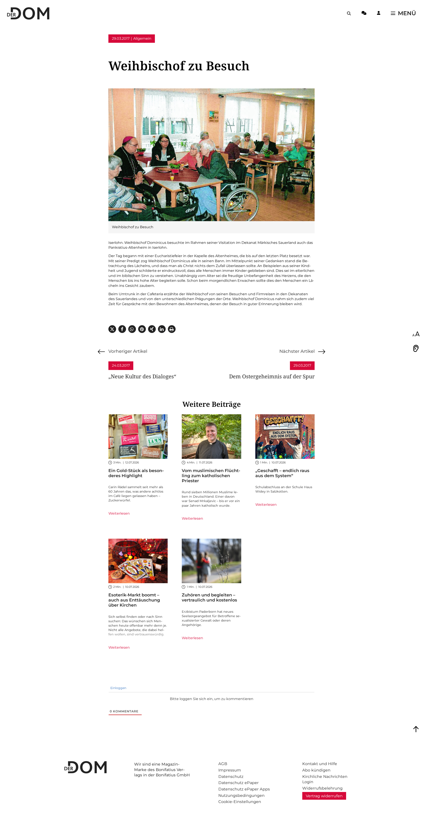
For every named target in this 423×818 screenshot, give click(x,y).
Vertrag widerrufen (324, 796)
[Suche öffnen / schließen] (348, 13)
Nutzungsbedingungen (241, 795)
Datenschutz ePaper (238, 782)
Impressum (229, 770)
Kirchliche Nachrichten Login (324, 779)
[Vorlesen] (416, 348)
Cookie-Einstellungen (239, 801)
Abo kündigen (316, 770)
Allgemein (142, 38)
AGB (222, 763)
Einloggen (117, 688)
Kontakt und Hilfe (319, 763)
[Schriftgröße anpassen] (416, 334)
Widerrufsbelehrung (322, 788)
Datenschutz (230, 776)
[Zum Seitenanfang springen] (416, 729)
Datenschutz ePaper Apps (244, 789)
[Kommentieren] (364, 13)
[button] (112, 329)
